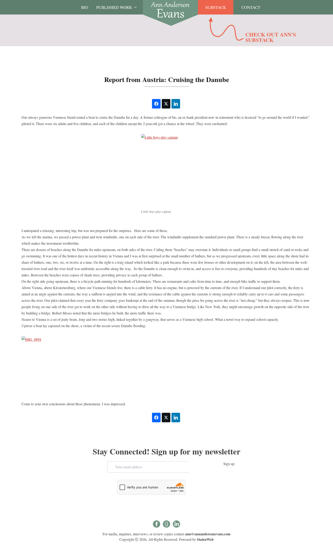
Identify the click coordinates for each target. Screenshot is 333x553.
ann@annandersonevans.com (207, 533)
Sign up (228, 463)
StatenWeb (205, 539)
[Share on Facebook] (156, 104)
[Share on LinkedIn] (175, 104)
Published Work (114, 7)
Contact (250, 7)
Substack (215, 7)
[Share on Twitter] (166, 104)
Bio (84, 7)
